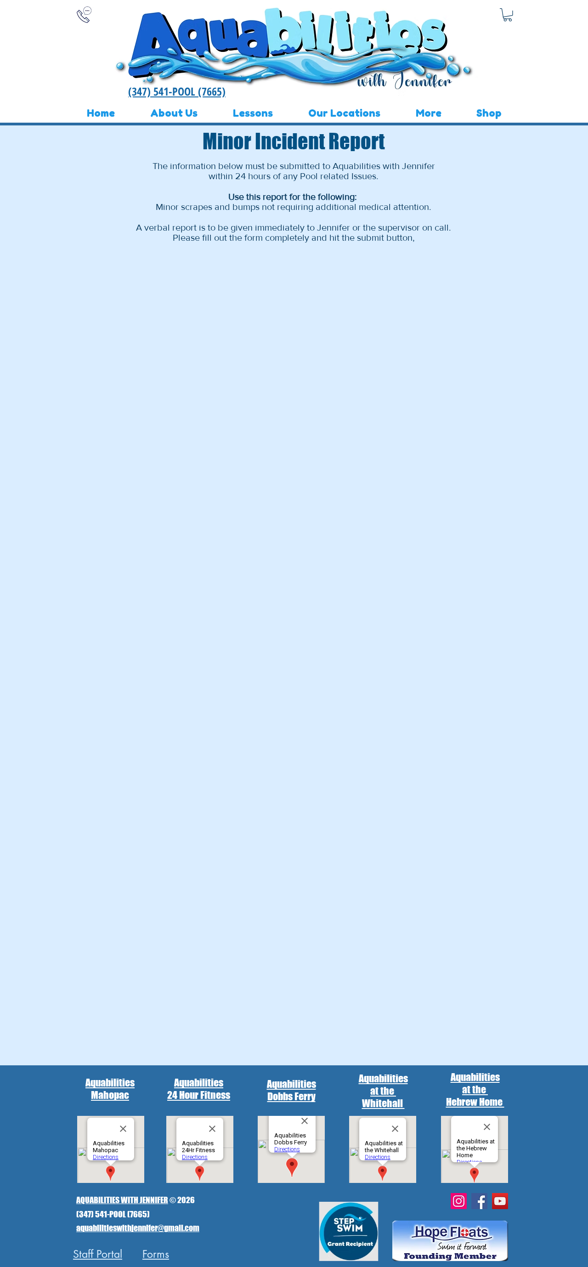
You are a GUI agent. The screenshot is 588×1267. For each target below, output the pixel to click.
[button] (507, 15)
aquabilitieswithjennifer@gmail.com (137, 1228)
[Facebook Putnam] (479, 1201)
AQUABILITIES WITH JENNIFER (122, 1200)
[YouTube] (500, 1201)
